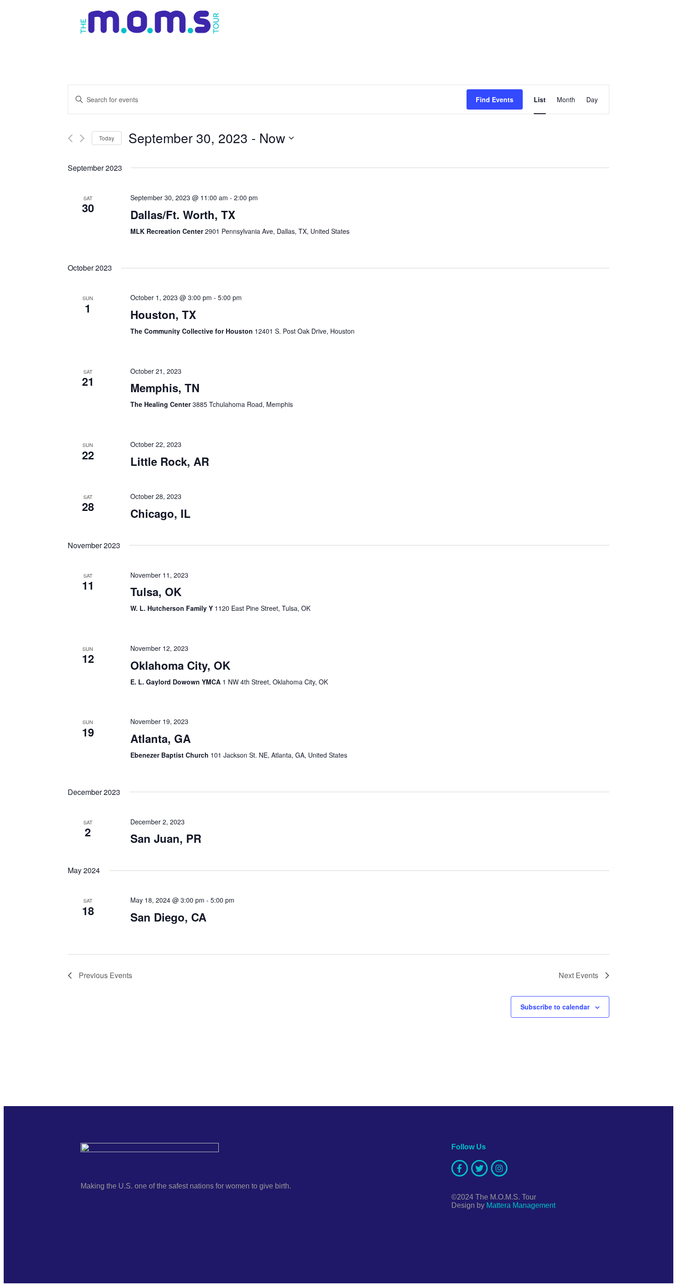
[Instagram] (499, 1168)
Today (106, 138)
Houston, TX (163, 314)
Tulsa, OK (155, 591)
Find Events (495, 99)
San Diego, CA (168, 917)
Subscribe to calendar (554, 1006)
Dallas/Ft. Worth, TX (182, 214)
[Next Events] (82, 138)
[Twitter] (479, 1168)
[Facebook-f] (459, 1168)
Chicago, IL (160, 513)
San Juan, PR (165, 838)
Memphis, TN (164, 387)
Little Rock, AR (169, 461)
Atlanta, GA (160, 738)
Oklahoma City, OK (180, 665)
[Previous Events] (70, 138)
